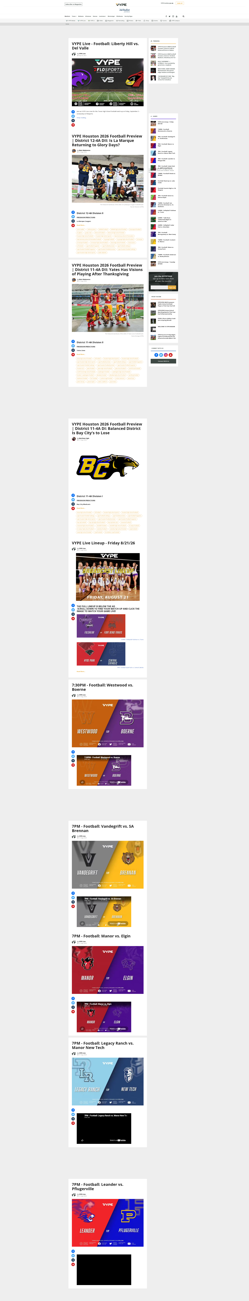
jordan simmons (119, 378)
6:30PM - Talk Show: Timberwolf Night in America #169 (164, 219)
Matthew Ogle (84, 438)
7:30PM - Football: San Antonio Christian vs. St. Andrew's (166, 204)
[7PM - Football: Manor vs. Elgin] (108, 970)
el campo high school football (85, 529)
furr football (93, 378)
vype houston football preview (106, 249)
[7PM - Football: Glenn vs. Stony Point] (153, 249)
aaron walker (80, 229)
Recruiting (121, 20)
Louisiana (102, 16)
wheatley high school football (117, 375)
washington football (103, 372)
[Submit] (183, 16)
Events (156, 20)
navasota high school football (85, 525)
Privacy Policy (152, 170)
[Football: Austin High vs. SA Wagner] (153, 190)
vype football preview (108, 246)
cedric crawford (102, 382)
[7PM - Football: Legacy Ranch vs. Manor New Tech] (108, 1081)
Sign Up (172, 287)
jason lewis (113, 382)
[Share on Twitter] (73, 116)
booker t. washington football (85, 375)
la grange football (109, 239)
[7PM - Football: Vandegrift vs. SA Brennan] (108, 865)
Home (67, 24)
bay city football (81, 522)
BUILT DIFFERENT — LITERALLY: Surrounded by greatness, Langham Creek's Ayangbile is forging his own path (167, 65)
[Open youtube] (176, 16)
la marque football (82, 242)
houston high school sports (103, 236)
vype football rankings (124, 246)
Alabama (81, 16)
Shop (147, 20)
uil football (80, 246)
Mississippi (111, 16)
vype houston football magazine (86, 249)
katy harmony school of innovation (124, 236)
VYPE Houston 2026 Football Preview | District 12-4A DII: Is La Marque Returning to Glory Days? (107, 140)
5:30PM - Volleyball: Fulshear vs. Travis (132, 639)
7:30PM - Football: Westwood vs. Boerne (102, 687)
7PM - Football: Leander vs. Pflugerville (97, 1186)
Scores (165, 20)
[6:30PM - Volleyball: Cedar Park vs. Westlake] (153, 226)
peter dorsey (80, 382)
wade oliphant (102, 252)
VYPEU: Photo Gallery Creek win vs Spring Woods (166, 319)
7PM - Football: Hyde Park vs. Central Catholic (130, 667)
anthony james (92, 229)
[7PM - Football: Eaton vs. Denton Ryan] (153, 197)
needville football (101, 525)
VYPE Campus (176, 20)
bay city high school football (97, 522)
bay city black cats (113, 522)
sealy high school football (84, 532)
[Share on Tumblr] (73, 120)
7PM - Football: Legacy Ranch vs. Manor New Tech (103, 1045)
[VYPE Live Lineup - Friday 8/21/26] (108, 577)
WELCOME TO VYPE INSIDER (166, 326)
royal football (98, 532)
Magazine (111, 20)
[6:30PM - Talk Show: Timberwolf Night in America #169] (153, 219)
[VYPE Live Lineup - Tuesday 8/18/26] (153, 263)
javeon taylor (91, 382)
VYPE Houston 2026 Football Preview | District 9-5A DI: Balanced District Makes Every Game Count (167, 49)
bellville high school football (118, 229)
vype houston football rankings (126, 249)
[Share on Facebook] (73, 112)
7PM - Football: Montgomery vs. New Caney (167, 233)
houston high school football (85, 236)
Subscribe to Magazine (73, 4)
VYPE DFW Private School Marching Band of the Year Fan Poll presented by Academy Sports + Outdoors (166, 314)
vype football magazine (92, 246)
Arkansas (88, 16)
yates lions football (120, 368)
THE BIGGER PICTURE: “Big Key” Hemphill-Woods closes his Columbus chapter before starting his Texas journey (167, 79)
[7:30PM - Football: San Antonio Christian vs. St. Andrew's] (153, 204)
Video (101, 20)
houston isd (80, 368)
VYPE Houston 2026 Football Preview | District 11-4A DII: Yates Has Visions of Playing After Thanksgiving (107, 270)
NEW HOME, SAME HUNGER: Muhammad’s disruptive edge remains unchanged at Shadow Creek (166, 71)
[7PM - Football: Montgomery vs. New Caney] (153, 234)
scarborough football (106, 378)
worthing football (133, 375)
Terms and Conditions (163, 170)
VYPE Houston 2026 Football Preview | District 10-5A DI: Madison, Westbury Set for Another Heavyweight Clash (167, 56)
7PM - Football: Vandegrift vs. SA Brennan (103, 828)
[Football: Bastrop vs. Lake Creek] (153, 182)
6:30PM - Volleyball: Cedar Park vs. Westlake (166, 226)
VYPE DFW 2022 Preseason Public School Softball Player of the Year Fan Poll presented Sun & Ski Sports (167, 304)
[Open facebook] (166, 16)
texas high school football (118, 242)
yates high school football (105, 368)
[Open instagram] (173, 16)
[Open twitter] (169, 16)
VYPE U (92, 20)
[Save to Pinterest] (73, 125)
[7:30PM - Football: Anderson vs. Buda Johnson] (153, 256)
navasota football (126, 522)
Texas (74, 16)
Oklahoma (119, 16)
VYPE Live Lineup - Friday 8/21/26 (103, 543)
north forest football (134, 368)
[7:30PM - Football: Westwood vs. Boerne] (108, 723)
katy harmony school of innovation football (89, 239)
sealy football (133, 529)
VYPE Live (83, 20)
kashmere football (82, 378)
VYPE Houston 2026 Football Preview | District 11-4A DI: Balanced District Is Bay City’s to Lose (107, 428)
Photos (131, 20)
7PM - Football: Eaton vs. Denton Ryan (166, 196)
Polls (139, 20)
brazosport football (135, 229)
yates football (90, 368)
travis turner (131, 242)
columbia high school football (118, 529)
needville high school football (118, 525)
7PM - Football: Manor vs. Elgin (101, 936)
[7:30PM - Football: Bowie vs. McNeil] (153, 175)
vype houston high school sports (86, 252)
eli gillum (79, 233)
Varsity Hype (128, 16)
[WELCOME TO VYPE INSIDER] (153, 329)
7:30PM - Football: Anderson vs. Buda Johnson (167, 255)
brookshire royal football (112, 532)
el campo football (134, 525)
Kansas (95, 16)
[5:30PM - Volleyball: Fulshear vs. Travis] (153, 212)
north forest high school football (86, 372)
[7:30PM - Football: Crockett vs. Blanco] (153, 241)
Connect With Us (163, 361)
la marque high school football (99, 242)
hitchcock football (100, 233)
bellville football (103, 229)
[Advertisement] (124, 29)
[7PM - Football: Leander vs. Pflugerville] (108, 1223)
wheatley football (101, 375)
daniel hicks (131, 378)
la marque (139, 239)
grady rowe (88, 233)
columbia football (102, 529)
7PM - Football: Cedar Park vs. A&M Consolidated (105, 1296)
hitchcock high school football (116, 233)
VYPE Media (71, 20)
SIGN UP (180, 3)
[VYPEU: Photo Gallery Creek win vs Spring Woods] (153, 321)
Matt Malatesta (84, 150)
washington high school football (121, 372)
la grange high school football (125, 239)
